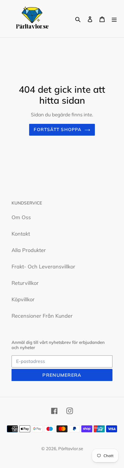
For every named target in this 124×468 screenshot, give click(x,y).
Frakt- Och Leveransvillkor (43, 266)
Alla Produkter (29, 250)
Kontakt (21, 233)
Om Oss (21, 217)
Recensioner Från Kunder (42, 315)
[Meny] (114, 19)
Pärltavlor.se (70, 448)
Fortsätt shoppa (57, 129)
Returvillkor (25, 283)
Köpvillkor (23, 299)
